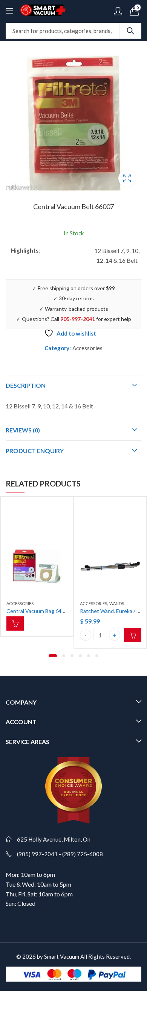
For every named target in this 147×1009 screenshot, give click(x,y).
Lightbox (127, 178)
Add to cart (132, 635)
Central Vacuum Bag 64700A (40, 611)
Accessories (87, 348)
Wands (116, 603)
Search (130, 31)
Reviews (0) (23, 430)
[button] (53, 655)
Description (26, 385)
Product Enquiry (35, 450)
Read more (15, 623)
